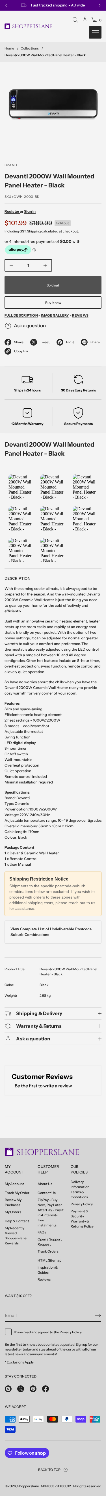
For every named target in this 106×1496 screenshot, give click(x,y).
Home (9, 48)
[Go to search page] (75, 20)
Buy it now (53, 303)
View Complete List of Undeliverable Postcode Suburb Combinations (51, 932)
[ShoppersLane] (28, 26)
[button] (75, 20)
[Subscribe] (97, 1315)
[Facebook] (45, 1389)
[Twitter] (20, 1389)
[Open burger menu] (95, 32)
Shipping (34, 231)
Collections (30, 48)
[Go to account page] (85, 21)
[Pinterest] (33, 1389)
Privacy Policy (71, 1332)
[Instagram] (8, 1389)
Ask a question (30, 325)
